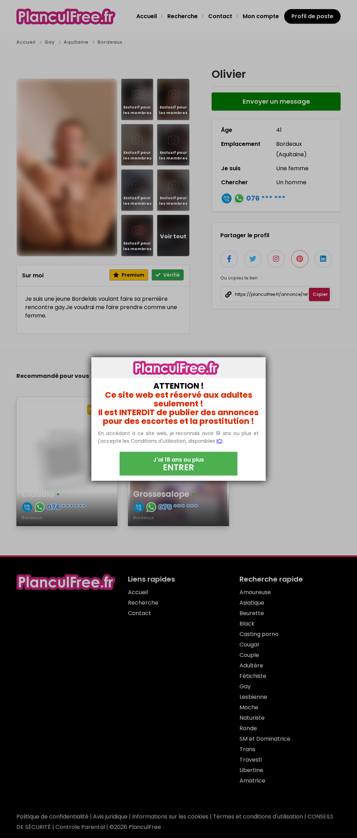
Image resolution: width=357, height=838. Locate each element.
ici (219, 440)
